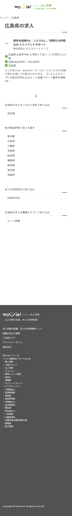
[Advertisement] (36, 269)
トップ (4, 17)
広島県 (15, 17)
